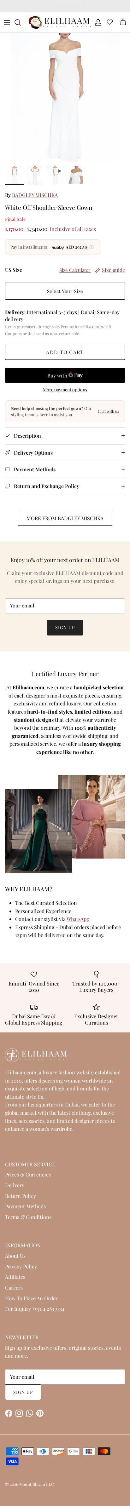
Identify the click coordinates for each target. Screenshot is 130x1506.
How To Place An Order (31, 1298)
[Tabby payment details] (92, 247)
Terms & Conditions (28, 1217)
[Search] (21, 22)
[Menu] (7, 22)
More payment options (65, 390)
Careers (14, 1287)
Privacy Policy (21, 1266)
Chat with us (108, 411)
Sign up (65, 627)
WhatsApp (78, 919)
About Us (15, 1255)
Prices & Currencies (28, 1174)
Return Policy (20, 1196)
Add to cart (65, 352)
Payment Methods (25, 1206)
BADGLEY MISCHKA (35, 195)
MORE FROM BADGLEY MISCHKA (65, 518)
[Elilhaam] (59, 22)
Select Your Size (65, 291)
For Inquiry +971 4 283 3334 (34, 1308)
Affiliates (15, 1276)
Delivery (14, 1185)
